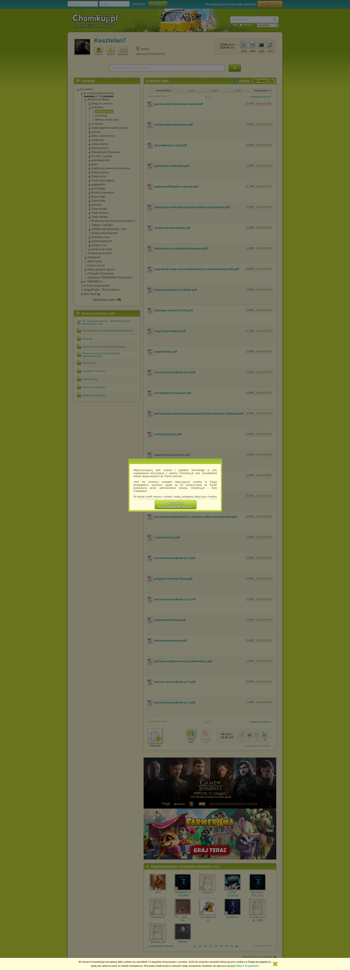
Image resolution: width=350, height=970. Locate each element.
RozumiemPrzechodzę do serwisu (175, 504)
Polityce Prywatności (247, 966)
